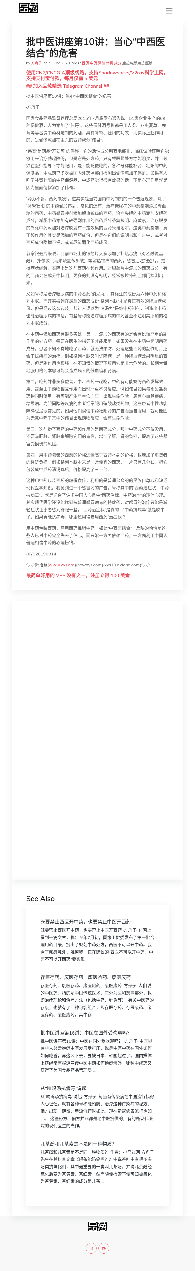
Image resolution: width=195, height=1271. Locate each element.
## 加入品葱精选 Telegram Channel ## (67, 86)
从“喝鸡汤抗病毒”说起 (63, 1088)
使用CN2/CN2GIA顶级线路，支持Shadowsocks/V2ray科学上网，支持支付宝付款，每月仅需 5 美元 (97, 75)
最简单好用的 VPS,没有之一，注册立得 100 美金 (78, 575)
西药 (85, 63)
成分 (117, 63)
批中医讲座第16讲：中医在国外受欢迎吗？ (86, 1033)
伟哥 (109, 63)
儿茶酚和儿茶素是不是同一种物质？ (78, 1144)
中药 (93, 63)
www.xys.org (62, 565)
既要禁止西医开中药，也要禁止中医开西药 (85, 922)
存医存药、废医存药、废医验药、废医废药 (85, 977)
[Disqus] (97, 680)
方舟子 (36, 63)
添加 (101, 63)
